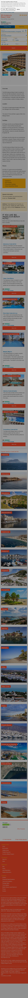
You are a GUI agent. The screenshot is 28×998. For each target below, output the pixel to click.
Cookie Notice (3, 6)
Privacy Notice (9, 6)
